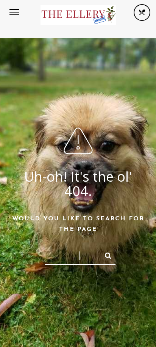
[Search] (105, 254)
